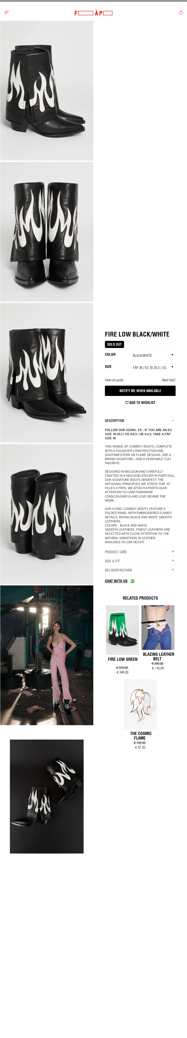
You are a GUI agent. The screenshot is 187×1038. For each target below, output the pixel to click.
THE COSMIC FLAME (141, 736)
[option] (47, 91)
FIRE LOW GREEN (123, 659)
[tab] (140, 420)
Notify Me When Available (140, 391)
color (110, 354)
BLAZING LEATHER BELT (158, 656)
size (108, 366)
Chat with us (116, 581)
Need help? (169, 380)
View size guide (114, 380)
